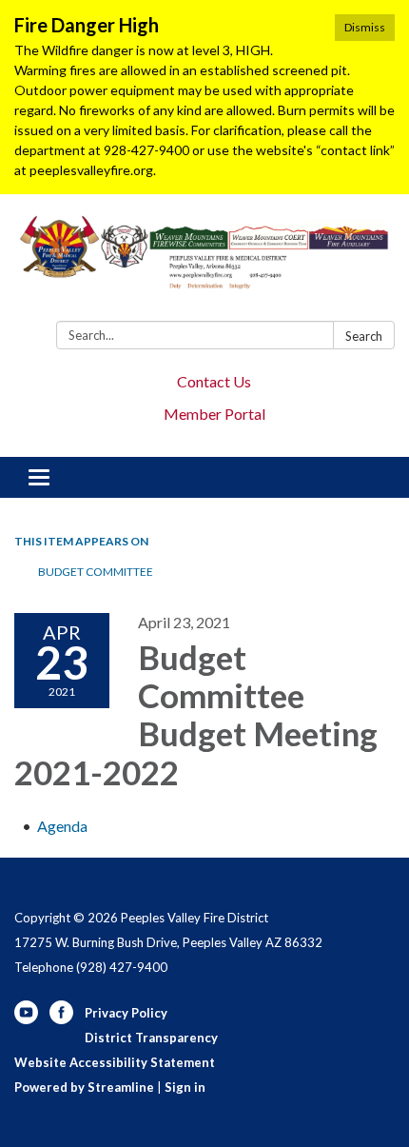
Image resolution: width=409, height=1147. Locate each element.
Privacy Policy (126, 1012)
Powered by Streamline (84, 1087)
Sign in (185, 1087)
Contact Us (214, 381)
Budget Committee (95, 571)
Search (363, 336)
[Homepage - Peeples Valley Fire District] (204, 261)
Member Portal (214, 414)
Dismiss (364, 27)
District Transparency (151, 1037)
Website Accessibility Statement (114, 1062)
